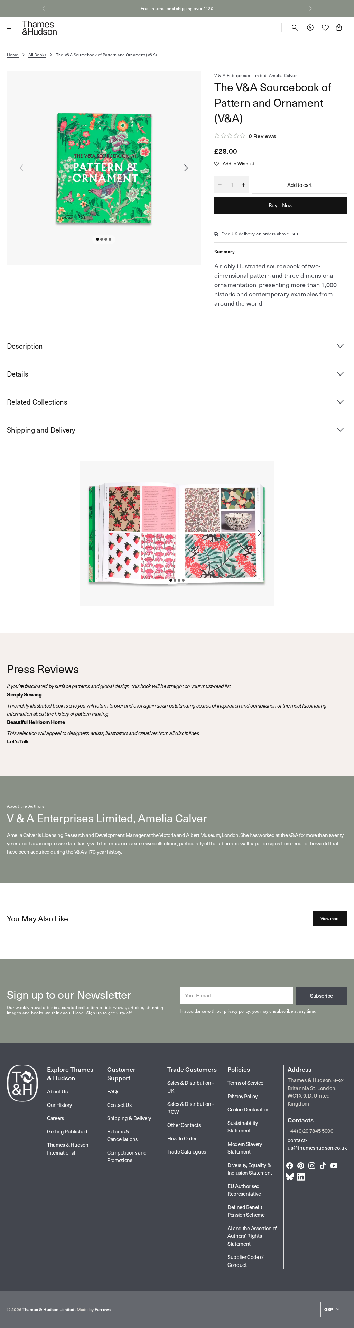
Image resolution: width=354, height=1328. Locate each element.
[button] (43, 8)
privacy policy (237, 1011)
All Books (37, 54)
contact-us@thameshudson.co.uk (317, 1144)
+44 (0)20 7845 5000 (310, 1130)
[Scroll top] (345, 1319)
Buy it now (281, 205)
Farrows (103, 1309)
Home (13, 54)
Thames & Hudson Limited (48, 1309)
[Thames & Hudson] (39, 27)
